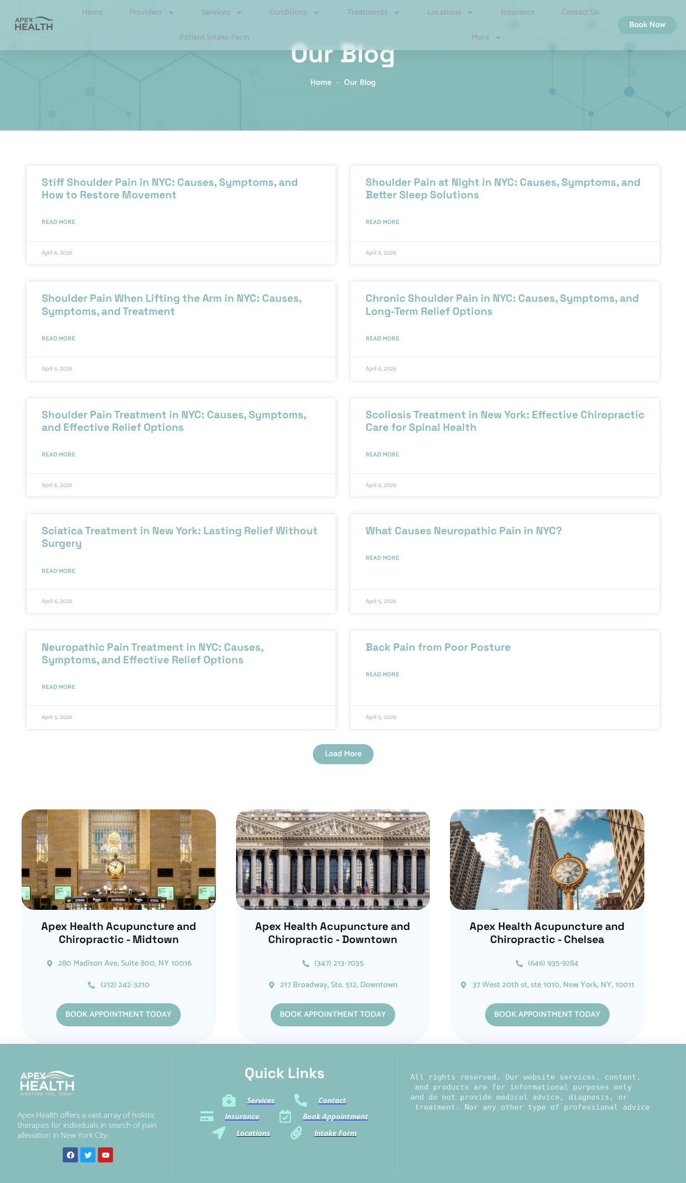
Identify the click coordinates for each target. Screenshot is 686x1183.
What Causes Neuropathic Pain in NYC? (464, 530)
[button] (343, 754)
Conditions (288, 12)
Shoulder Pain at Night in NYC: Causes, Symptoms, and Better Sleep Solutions (503, 188)
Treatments (367, 12)
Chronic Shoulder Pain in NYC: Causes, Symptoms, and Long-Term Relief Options (502, 304)
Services (216, 12)
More (480, 37)
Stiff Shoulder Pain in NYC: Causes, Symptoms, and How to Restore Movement (170, 188)
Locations (444, 12)
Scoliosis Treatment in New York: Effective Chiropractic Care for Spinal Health (505, 421)
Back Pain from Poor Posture (438, 647)
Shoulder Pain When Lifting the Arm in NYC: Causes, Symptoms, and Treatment (171, 304)
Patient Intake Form (215, 37)
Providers (145, 12)
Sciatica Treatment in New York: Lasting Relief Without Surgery (180, 537)
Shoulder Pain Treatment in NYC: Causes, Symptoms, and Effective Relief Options (174, 421)
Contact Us (580, 12)
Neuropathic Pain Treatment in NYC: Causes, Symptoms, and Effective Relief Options (152, 653)
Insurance (518, 12)
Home (92, 12)
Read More (58, 222)
